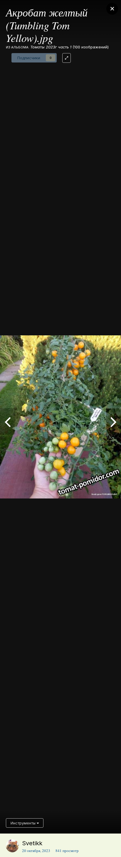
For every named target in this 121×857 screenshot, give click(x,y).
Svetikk (32, 843)
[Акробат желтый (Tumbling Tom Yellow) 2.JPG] (113, 421)
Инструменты (24, 823)
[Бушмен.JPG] (7, 421)
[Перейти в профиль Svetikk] (12, 845)
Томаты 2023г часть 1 (50, 47)
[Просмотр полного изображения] (66, 58)
